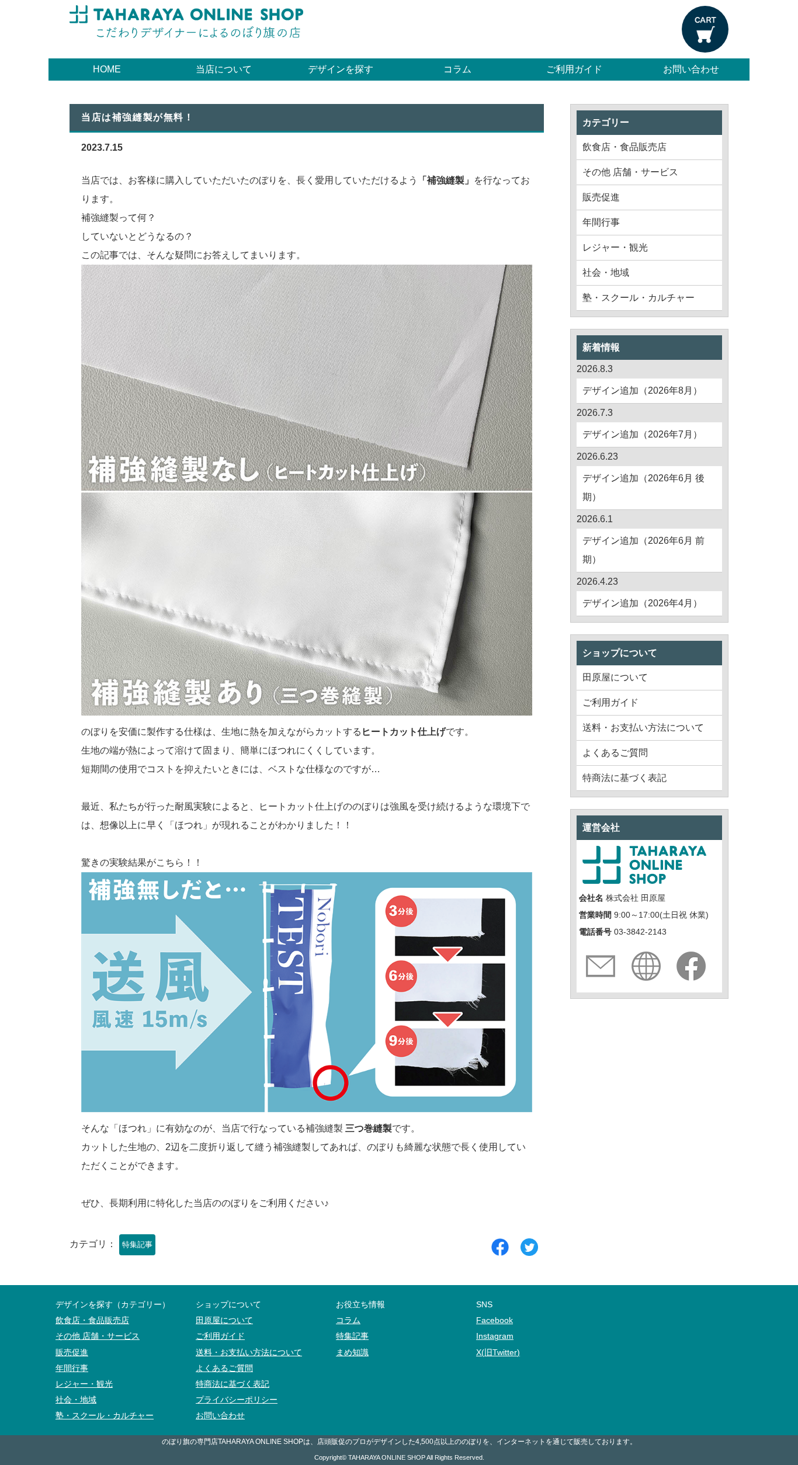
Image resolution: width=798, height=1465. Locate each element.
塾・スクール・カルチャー (638, 298)
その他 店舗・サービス (630, 172)
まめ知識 (352, 1352)
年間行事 (601, 222)
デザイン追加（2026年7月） (642, 434)
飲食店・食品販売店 (624, 147)
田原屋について (615, 677)
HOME (107, 69)
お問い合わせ (691, 69)
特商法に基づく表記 (624, 778)
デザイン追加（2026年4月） (642, 603)
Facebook (494, 1320)
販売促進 (601, 197)
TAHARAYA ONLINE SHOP (386, 1457)
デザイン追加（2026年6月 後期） (643, 487)
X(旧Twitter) (498, 1352)
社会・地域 (605, 272)
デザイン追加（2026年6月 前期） (643, 550)
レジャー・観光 (615, 247)
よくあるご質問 (615, 753)
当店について (224, 69)
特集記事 (137, 1244)
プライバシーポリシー (236, 1399)
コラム (457, 69)
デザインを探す (340, 69)
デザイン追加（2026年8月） (642, 390)
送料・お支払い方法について (643, 727)
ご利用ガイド (574, 69)
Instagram (495, 1336)
